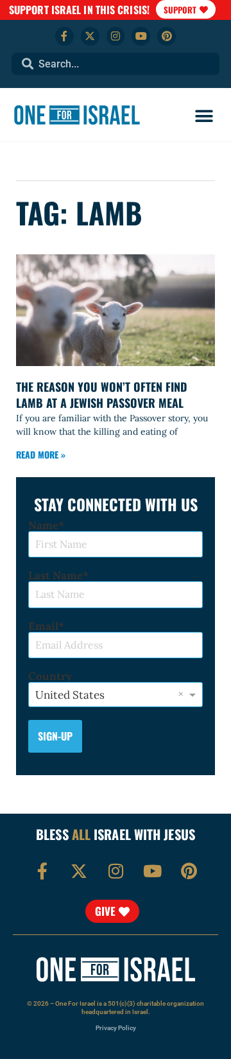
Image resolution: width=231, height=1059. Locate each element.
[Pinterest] (166, 36)
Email (43, 626)
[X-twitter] (90, 36)
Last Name (55, 575)
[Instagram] (116, 36)
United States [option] (70, 695)
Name (43, 525)
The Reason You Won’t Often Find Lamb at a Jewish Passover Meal (101, 394)
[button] (203, 116)
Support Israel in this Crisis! (79, 9)
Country (50, 676)
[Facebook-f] (64, 36)
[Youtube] (141, 36)
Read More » (40, 454)
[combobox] (115, 64)
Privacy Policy (116, 1027)
